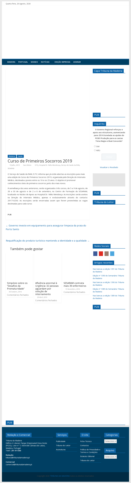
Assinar (77, 62)
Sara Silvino (27, 165)
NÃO (98, 150)
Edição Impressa (62, 62)
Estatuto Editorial (87, 456)
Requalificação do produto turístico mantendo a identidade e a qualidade (48, 240)
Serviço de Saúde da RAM (70, 165)
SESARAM (11, 168)
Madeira (11, 62)
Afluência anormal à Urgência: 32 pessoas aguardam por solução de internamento (47, 288)
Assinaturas (61, 449)
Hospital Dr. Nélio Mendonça (49, 165)
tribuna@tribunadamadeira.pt (18, 457)
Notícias (45, 62)
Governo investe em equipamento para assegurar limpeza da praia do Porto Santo (46, 227)
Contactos (84, 445)
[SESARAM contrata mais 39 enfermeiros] (76, 254)
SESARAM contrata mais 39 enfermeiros (75, 284)
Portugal (23, 62)
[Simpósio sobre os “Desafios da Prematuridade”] (19, 254)
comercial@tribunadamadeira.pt (19, 464)
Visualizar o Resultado (109, 167)
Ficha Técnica (85, 441)
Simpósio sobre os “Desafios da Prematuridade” (17, 285)
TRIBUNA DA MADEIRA (60, 476)
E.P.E (36, 165)
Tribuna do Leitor (63, 445)
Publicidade (60, 441)
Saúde (20, 156)
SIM (97, 146)
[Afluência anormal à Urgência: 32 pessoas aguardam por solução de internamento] (47, 254)
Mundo (34, 62)
